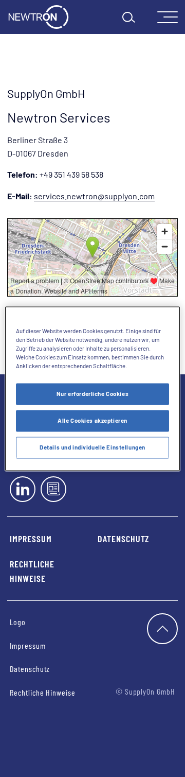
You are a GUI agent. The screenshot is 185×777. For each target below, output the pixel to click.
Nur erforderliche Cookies (92, 393)
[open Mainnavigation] (167, 17)
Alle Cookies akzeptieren (92, 420)
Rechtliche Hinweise (32, 571)
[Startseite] (38, 17)
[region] (92, 388)
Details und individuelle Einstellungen (92, 447)
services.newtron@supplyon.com (94, 196)
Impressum (31, 538)
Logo (18, 622)
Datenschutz (123, 538)
